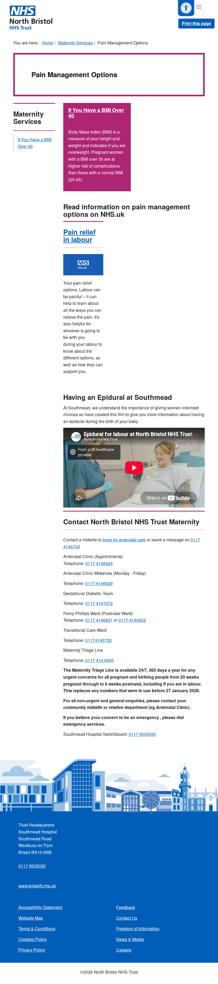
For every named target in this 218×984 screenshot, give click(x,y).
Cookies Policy (32, 939)
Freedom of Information (138, 928)
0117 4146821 (99, 620)
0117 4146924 (99, 563)
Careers (123, 950)
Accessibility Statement (40, 907)
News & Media (130, 939)
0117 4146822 (132, 620)
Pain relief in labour (79, 235)
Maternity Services (75, 43)
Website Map (30, 918)
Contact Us (126, 918)
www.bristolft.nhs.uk (37, 886)
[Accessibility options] (186, 8)
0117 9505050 (142, 734)
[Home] (30, 17)
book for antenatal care (124, 540)
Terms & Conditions (36, 928)
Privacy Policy (31, 950)
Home (47, 43)
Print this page (196, 23)
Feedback (125, 907)
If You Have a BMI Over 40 (96, 112)
